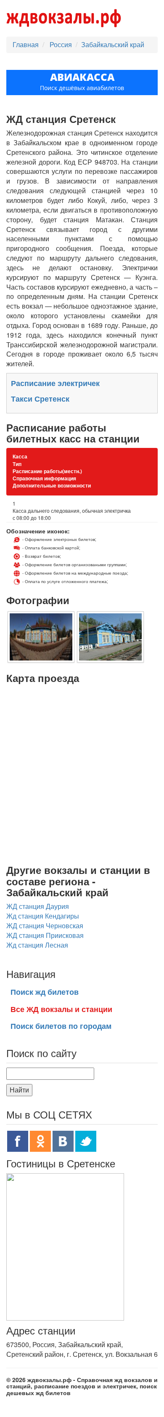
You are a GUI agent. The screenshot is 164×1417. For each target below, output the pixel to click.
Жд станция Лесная (37, 945)
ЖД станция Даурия (37, 906)
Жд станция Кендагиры (42, 916)
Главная (26, 44)
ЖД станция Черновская (44, 925)
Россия (62, 44)
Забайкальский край (112, 44)
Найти (19, 1090)
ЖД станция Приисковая (45, 935)
